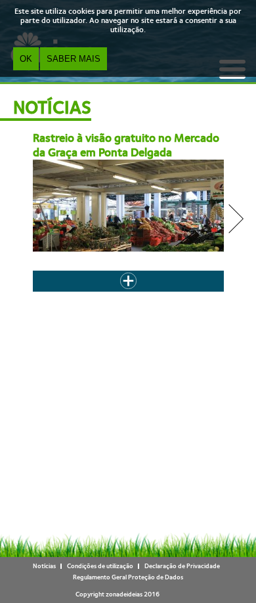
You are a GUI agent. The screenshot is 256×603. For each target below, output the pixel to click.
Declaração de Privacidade (182, 566)
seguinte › (146, 300)
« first (52, 295)
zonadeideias (124, 594)
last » (177, 300)
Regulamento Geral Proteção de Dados (128, 577)
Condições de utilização (100, 566)
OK (26, 59)
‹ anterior (84, 295)
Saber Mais (73, 59)
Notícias (44, 566)
